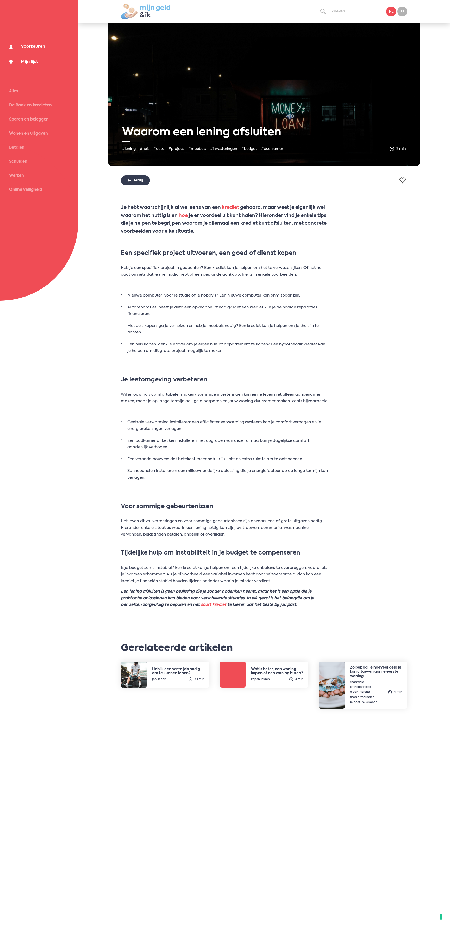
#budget (249, 149)
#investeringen (223, 149)
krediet (230, 207)
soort (206, 605)
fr (402, 12)
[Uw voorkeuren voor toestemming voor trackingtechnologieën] (441, 917)
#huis (144, 149)
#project (176, 149)
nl (391, 12)
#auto (158, 149)
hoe (183, 215)
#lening (129, 149)
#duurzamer (272, 149)
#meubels (197, 149)
